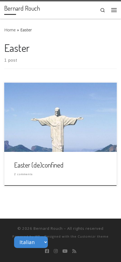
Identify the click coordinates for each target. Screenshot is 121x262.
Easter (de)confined (39, 165)
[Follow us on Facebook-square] (47, 251)
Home (10, 30)
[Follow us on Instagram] (56, 251)
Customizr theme (93, 236)
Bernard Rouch (48, 228)
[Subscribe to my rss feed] (74, 251)
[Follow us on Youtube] (65, 251)
